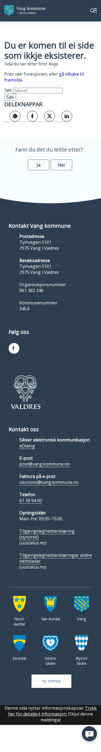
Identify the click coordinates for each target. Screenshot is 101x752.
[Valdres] (25, 392)
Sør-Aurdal (50, 618)
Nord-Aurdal (19, 621)
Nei (61, 165)
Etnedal (19, 658)
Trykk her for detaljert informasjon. (52, 711)
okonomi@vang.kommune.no (49, 482)
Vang (81, 618)
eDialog (27, 446)
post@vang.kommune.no (44, 464)
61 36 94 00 (30, 500)
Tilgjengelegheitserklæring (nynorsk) (47, 534)
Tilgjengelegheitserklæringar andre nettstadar (55, 558)
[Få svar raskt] (89, 733)
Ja (38, 165)
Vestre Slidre (50, 661)
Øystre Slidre (82, 661)
